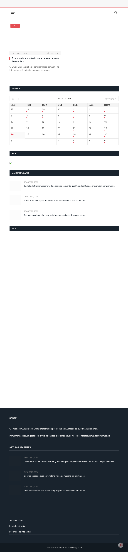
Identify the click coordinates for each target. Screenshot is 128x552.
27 (12, 109)
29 (43, 109)
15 (90, 122)
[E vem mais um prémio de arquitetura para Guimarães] (35, 37)
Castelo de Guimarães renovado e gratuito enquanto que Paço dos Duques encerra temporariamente (69, 186)
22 (90, 128)
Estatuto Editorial (17, 526)
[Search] (115, 12)
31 (74, 109)
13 (59, 122)
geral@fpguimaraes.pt (99, 435)
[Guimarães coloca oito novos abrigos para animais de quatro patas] (15, 215)
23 (105, 128)
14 (74, 122)
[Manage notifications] (120, 545)
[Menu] (13, 12)
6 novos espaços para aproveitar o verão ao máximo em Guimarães (54, 200)
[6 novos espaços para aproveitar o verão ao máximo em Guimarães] (15, 200)
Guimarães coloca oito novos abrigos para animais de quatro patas (54, 215)
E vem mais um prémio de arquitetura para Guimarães (35, 60)
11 (27, 122)
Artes (15, 26)
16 (105, 122)
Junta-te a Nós (16, 520)
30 (59, 109)
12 (43, 122)
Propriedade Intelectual (20, 531)
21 (74, 128)
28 (27, 109)
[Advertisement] (44, 7)
